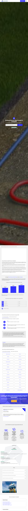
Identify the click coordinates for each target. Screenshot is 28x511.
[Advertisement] (14, 255)
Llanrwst (8, 387)
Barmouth (8, 359)
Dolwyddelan (8, 377)
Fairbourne (8, 364)
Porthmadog (19, 359)
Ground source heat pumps (17, 406)
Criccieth (20, 364)
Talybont (8, 382)
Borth (20, 382)
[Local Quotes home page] (4, 1)
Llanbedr (4, 342)
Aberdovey (20, 377)
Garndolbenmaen (8, 369)
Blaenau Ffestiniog (20, 369)
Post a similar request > (6, 416)
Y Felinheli (20, 387)
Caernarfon (8, 374)
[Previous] (2, 414)
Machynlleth (20, 374)
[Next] (25, 414)
